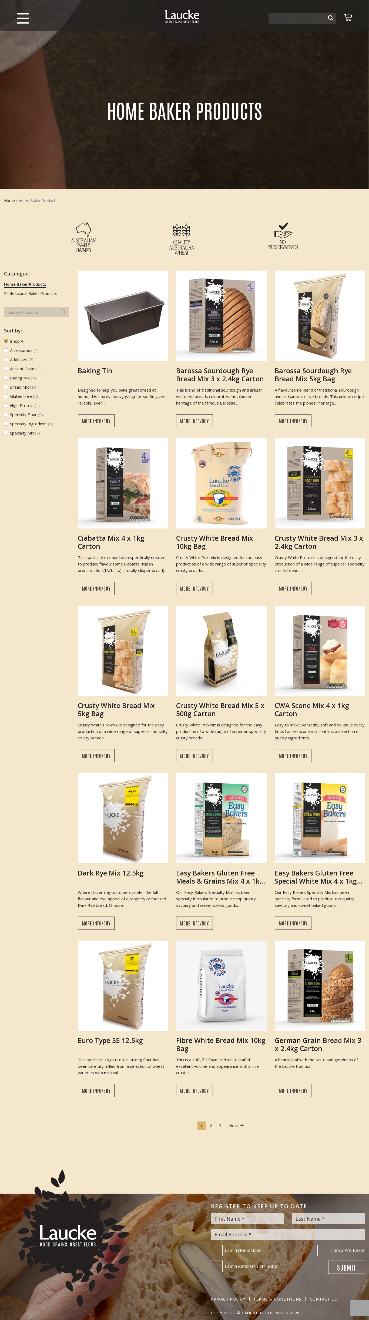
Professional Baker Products (30, 293)
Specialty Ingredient (31, 423)
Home (9, 200)
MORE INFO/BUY (96, 420)
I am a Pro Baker (348, 1250)
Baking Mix (23, 377)
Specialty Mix (25, 433)
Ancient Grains (26, 368)
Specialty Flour (26, 414)
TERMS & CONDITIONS (277, 1299)
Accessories (24, 350)
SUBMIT (346, 1267)
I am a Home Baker (244, 1250)
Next (233, 1125)
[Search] (331, 18)
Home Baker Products (25, 284)
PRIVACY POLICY (228, 1299)
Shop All (18, 341)
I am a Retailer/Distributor (251, 1266)
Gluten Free (24, 396)
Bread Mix (24, 387)
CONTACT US (323, 1299)
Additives (21, 359)
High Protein (25, 405)
